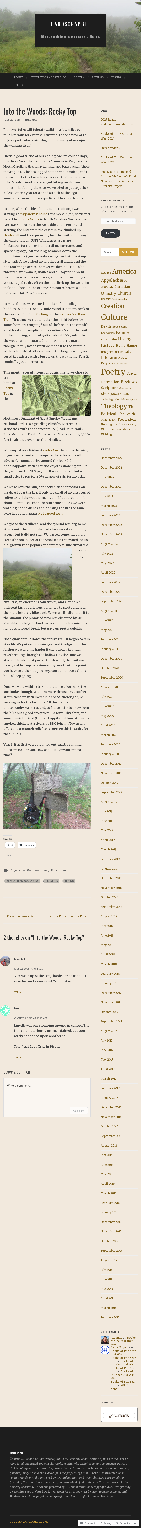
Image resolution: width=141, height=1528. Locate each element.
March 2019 (109, 849)
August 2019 (109, 801)
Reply (17, 992)
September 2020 (112, 677)
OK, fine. (110, 233)
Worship (129, 429)
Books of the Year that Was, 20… (123, 1375)
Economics (108, 333)
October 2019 (109, 782)
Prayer (132, 373)
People (105, 363)
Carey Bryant (120, 1347)
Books (107, 286)
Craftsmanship (119, 299)
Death (106, 326)
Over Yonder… (110, 148)
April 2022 (108, 572)
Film (114, 339)
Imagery (107, 352)
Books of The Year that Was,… (123, 1341)
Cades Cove (51, 450)
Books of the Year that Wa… (123, 1362)
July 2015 (106, 1269)
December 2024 (111, 467)
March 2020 (109, 735)
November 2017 (111, 1002)
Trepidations (127, 419)
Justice (118, 352)
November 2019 (111, 773)
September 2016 (111, 1136)
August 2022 (109, 544)
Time (104, 419)
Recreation (58, 870)
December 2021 (111, 591)
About (18, 77)
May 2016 (107, 1174)
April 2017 (108, 1069)
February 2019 (110, 859)
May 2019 (107, 830)
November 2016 (111, 1117)
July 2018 (107, 926)
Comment (78, 1110)
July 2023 (107, 496)
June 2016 (107, 1164)
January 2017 (109, 1097)
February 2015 (110, 1317)
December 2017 (111, 992)
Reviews (98, 77)
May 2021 (107, 630)
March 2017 (108, 1078)
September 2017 (111, 1021)
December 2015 (111, 1222)
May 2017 (107, 1059)
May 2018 (107, 945)
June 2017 (107, 1050)
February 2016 (110, 1203)
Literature (110, 357)
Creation (33, 870)
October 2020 (110, 668)
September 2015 (111, 1250)
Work (118, 429)
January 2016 (109, 1212)
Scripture (109, 388)
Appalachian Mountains (23, 881)
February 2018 (110, 973)
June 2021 (107, 620)
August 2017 (109, 1031)
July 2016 (107, 1155)
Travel (112, 419)
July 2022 (107, 553)
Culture (114, 317)
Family (122, 332)
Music (124, 358)
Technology (107, 399)
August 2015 (109, 1260)
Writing (106, 434)
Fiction (105, 339)
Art (126, 280)
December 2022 (111, 524)
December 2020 (111, 658)
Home (120, 345)
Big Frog (41, 314)
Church (124, 293)
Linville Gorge (28, 219)
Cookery (106, 299)
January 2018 (109, 983)
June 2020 (107, 706)
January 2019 (109, 868)
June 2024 (107, 477)
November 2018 (111, 887)
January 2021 (109, 649)
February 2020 (111, 744)
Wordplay (108, 429)
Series (18, 85)
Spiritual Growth (118, 394)
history (108, 345)
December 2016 (111, 1107)
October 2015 (109, 1241)
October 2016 (109, 1126)
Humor (132, 345)
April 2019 (108, 840)
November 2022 (111, 534)
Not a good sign (50, 513)
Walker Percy (128, 424)
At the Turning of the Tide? (70, 916)
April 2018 (108, 954)
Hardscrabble (70, 24)
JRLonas (31, 119)
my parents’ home (33, 214)
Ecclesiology (119, 326)
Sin (104, 394)
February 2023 (110, 515)
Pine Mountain (119, 363)
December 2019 (111, 763)
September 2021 (111, 601)
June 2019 (107, 821)
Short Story (125, 388)
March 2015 (108, 1308)
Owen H (20, 959)
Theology (114, 406)
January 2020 (110, 754)
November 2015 (111, 1231)
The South (126, 414)
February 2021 (110, 639)
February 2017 (110, 1088)
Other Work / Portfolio (48, 77)
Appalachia (18, 870)
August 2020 (109, 687)
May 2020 (107, 716)
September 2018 (111, 906)
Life (128, 351)
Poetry (79, 77)
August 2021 (109, 611)
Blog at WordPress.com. (29, 1521)
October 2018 (109, 897)
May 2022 (107, 563)
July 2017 (106, 1040)
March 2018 (109, 964)
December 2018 (111, 878)
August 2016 (109, 1145)
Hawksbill (11, 235)
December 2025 (111, 458)
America (124, 271)
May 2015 (107, 1288)
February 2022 (110, 582)
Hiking (116, 77)
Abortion (106, 272)
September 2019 (111, 792)
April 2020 (108, 725)
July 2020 (107, 696)
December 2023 (111, 486)
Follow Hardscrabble (112, 200)
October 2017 (109, 1012)
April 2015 (108, 1298)
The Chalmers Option (126, 399)
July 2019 (107, 811)
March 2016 (109, 1193)
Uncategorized (110, 424)
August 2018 (109, 916)
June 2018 (107, 935)
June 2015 (107, 1279)
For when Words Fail (19, 916)
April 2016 (108, 1183)
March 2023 (109, 505)
